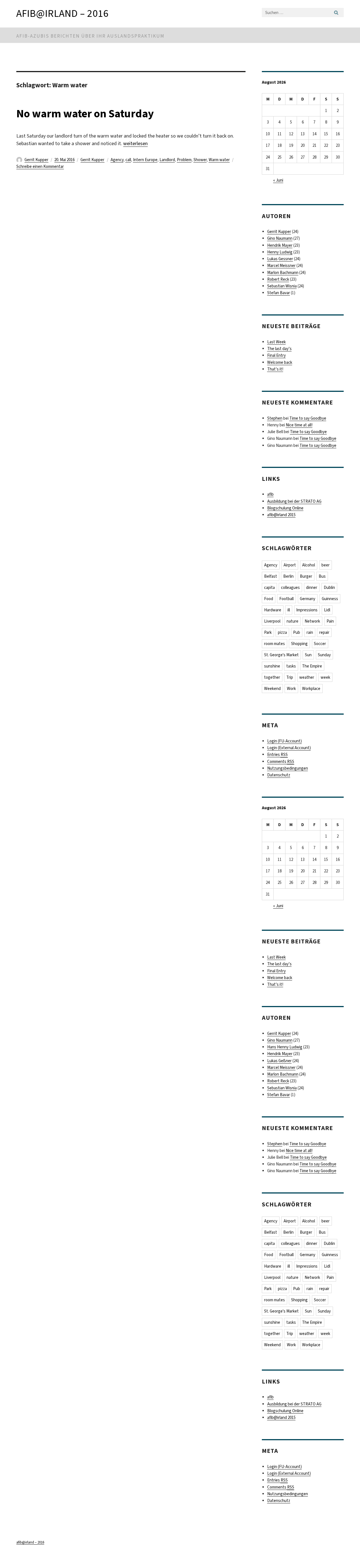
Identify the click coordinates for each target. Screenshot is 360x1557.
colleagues (290, 587)
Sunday (324, 655)
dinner (311, 587)
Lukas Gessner (280, 259)
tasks (291, 666)
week (325, 677)
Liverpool (272, 621)
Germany (307, 599)
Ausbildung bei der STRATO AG (294, 501)
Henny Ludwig (279, 252)
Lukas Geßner (279, 1061)
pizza (282, 632)
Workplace (311, 688)
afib (270, 494)
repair (324, 632)
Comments (280, 761)
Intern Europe (145, 160)
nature (292, 621)
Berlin (288, 576)
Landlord (167, 160)
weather (306, 677)
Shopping (299, 643)
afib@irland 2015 (281, 515)
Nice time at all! (299, 425)
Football (286, 599)
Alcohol (308, 565)
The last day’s (279, 348)
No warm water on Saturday (85, 113)
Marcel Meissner (281, 265)
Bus (322, 576)
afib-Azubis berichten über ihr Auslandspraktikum (90, 36)
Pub (296, 632)
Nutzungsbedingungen (287, 768)
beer (325, 565)
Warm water (219, 160)
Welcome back (279, 362)
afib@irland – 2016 (62, 13)
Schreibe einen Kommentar (40, 166)
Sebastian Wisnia (282, 286)
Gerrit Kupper (36, 160)
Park (268, 632)
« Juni (278, 180)
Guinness (330, 599)
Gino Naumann (279, 238)
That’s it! (275, 369)
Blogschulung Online (285, 508)
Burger (306, 576)
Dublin (329, 587)
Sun (308, 655)
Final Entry (276, 355)
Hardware (272, 610)
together (272, 677)
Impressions (307, 610)
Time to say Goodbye (307, 418)
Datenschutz (278, 775)
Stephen (274, 418)
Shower (200, 160)
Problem (184, 160)
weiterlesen (135, 143)
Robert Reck (278, 279)
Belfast (270, 576)
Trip (289, 677)
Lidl (327, 610)
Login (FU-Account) (284, 741)
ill (288, 610)
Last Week (276, 342)
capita (269, 587)
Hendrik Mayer (279, 245)
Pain (330, 621)
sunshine (272, 666)
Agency (117, 160)
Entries (277, 754)
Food (268, 599)
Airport (290, 565)
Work (291, 688)
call (128, 160)
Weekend (272, 688)
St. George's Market (281, 655)
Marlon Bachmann (282, 272)
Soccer (320, 643)
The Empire (312, 666)
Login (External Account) (289, 748)
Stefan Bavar (278, 293)
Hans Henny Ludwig (284, 1047)
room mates (274, 643)
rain (310, 632)
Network (312, 621)
